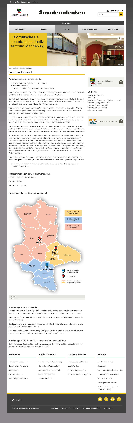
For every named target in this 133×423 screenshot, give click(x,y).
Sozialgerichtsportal (16, 374)
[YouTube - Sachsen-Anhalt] (100, 399)
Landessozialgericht (26, 83)
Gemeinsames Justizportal (18, 366)
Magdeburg (49, 88)
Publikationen (20, 29)
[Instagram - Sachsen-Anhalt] (112, 399)
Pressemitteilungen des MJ (98, 105)
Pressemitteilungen (105, 378)
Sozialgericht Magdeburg (18, 185)
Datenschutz (65, 408)
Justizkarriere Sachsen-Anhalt (49, 370)
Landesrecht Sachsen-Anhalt (108, 374)
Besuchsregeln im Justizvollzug (50, 362)
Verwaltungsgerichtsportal (18, 378)
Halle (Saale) (34, 88)
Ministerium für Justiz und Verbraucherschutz (104, 100)
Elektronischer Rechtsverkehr (48, 366)
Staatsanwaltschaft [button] (89, 29)
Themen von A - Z (44, 378)
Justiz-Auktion (73, 366)
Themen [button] (43, 29)
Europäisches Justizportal (18, 362)
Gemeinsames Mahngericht (78, 362)
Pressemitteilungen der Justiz (98, 103)
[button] (20, 2)
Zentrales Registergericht (77, 370)
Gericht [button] (66, 29)
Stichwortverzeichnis (95, 110)
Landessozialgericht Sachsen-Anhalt (22, 177)
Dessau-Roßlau (21, 88)
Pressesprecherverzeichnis (97, 108)
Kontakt (76, 408)
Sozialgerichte (21, 86)
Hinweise (54, 408)
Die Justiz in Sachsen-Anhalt (37, 346)
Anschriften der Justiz (96, 95)
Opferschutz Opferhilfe (46, 374)
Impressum (108, 408)
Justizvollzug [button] (113, 29)
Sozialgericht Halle (15, 181)
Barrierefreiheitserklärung (92, 408)
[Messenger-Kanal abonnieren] (119, 399)
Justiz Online (66, 23)
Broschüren (102, 366)
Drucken (17, 400)
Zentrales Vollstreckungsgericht (79, 374)
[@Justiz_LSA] (106, 399)
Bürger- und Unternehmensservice (110, 370)
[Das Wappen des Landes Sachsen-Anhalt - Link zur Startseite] (19, 12)
